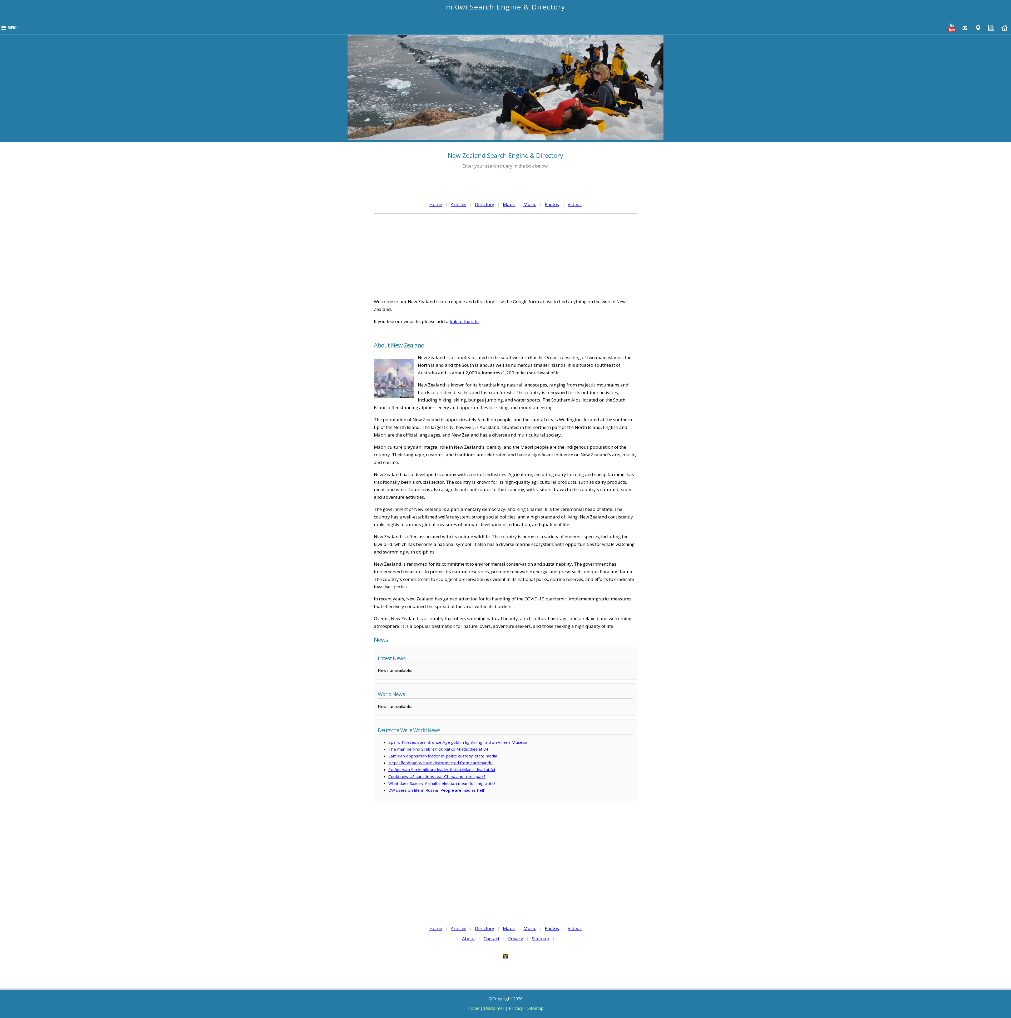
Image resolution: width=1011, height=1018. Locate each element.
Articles (458, 204)
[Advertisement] (505, 256)
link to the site (464, 321)
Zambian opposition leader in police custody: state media (442, 755)
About (468, 939)
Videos (575, 204)
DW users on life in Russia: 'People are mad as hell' (436, 790)
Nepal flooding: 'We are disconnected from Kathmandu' (440, 762)
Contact (491, 939)
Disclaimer (494, 1008)
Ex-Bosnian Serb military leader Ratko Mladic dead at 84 (441, 769)
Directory (484, 204)
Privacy (515, 939)
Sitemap (540, 939)
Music (529, 204)
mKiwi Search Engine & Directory (505, 7)
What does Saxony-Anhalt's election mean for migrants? (441, 783)
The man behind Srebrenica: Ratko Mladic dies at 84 (438, 749)
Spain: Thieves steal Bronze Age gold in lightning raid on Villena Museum (458, 742)
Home (435, 204)
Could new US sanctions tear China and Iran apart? (436, 776)
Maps (509, 204)
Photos (552, 204)
